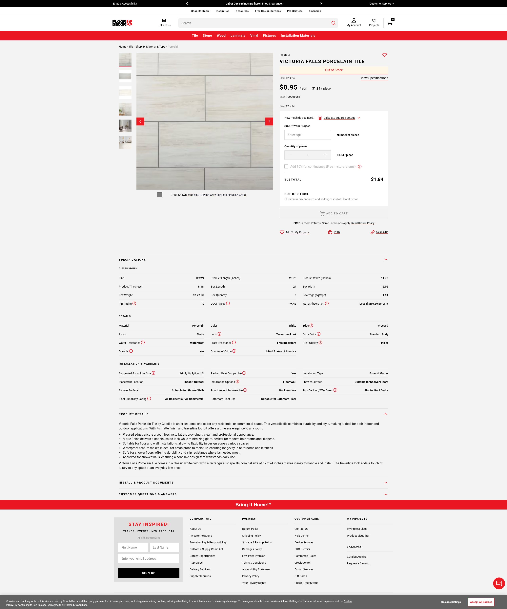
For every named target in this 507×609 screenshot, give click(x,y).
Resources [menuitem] (242, 11)
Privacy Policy (250, 575)
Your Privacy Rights (254, 582)
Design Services (304, 542)
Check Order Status (306, 582)
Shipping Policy (251, 535)
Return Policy (250, 528)
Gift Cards (300, 575)
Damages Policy (252, 549)
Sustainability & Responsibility (208, 542)
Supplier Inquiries (200, 575)
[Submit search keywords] (333, 23)
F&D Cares (196, 562)
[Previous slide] (140, 121)
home (123, 46)
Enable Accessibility (125, 3)
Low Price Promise (253, 555)
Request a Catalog (358, 563)
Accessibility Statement (256, 569)
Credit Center (302, 562)
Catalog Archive (356, 556)
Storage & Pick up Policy (257, 542)
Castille (285, 55)
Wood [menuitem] (221, 35)
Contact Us (301, 528)
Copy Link (382, 231)
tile (131, 46)
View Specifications (374, 78)
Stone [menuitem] (207, 35)
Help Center (301, 535)
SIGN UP (148, 573)
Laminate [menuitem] (238, 35)
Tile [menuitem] (195, 35)
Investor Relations (201, 535)
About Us (195, 528)
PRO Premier (302, 549)
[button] (164, 23)
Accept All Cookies (481, 601)
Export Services (303, 569)
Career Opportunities (202, 555)
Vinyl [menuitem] (254, 35)
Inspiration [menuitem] (223, 11)
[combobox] (258, 23)
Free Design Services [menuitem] (268, 11)
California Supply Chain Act (206, 549)
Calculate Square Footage (339, 117)
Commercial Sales (305, 555)
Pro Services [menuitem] (295, 11)
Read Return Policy (363, 223)
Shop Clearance (272, 3)
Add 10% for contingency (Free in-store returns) (323, 166)
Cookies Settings (451, 601)
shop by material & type (150, 46)
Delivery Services (200, 569)
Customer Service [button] (380, 3)
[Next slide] (269, 121)
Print (337, 231)
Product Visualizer (358, 535)
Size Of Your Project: (297, 126)
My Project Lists (357, 528)
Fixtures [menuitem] (269, 35)
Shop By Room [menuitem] (200, 11)
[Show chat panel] (499, 583)
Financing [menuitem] (315, 11)
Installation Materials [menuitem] (298, 35)
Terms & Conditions (254, 562)
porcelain (173, 46)
